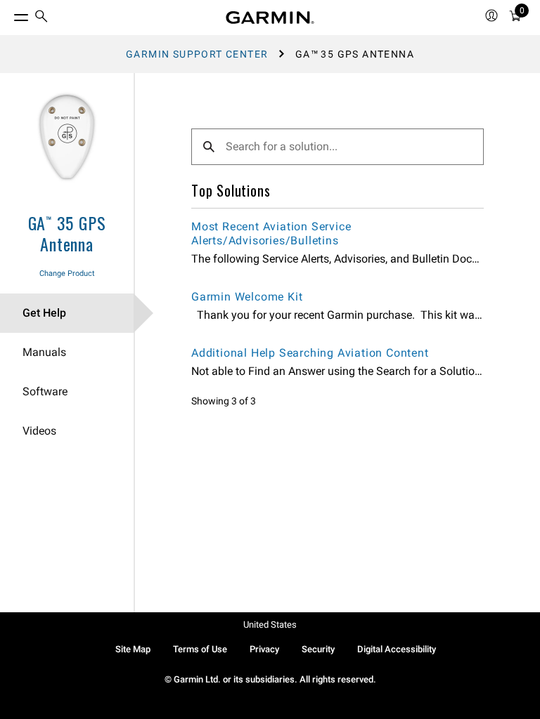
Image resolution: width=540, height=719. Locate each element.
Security (318, 649)
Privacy (264, 649)
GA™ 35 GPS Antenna (67, 233)
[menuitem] (41, 18)
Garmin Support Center (197, 54)
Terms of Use (200, 649)
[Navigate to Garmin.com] (270, 17)
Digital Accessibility (396, 649)
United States (270, 624)
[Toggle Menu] (8, 14)
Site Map (132, 649)
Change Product (67, 273)
